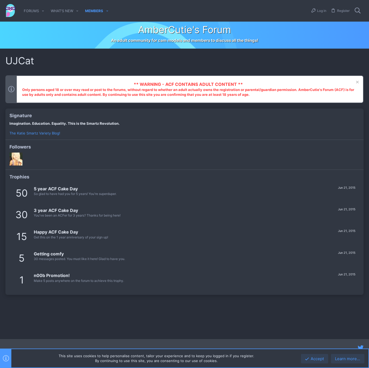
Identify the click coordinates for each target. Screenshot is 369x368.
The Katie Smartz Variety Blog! (34, 133)
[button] (42, 11)
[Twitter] (361, 348)
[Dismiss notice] (356, 83)
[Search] (358, 11)
